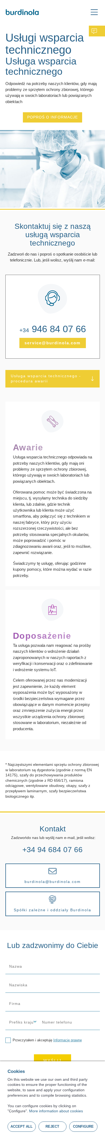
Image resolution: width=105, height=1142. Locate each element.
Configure (83, 1127)
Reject (52, 1127)
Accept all (21, 1127)
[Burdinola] (22, 12)
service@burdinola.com (52, 343)
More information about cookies (56, 1111)
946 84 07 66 (52, 329)
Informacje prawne (67, 1040)
